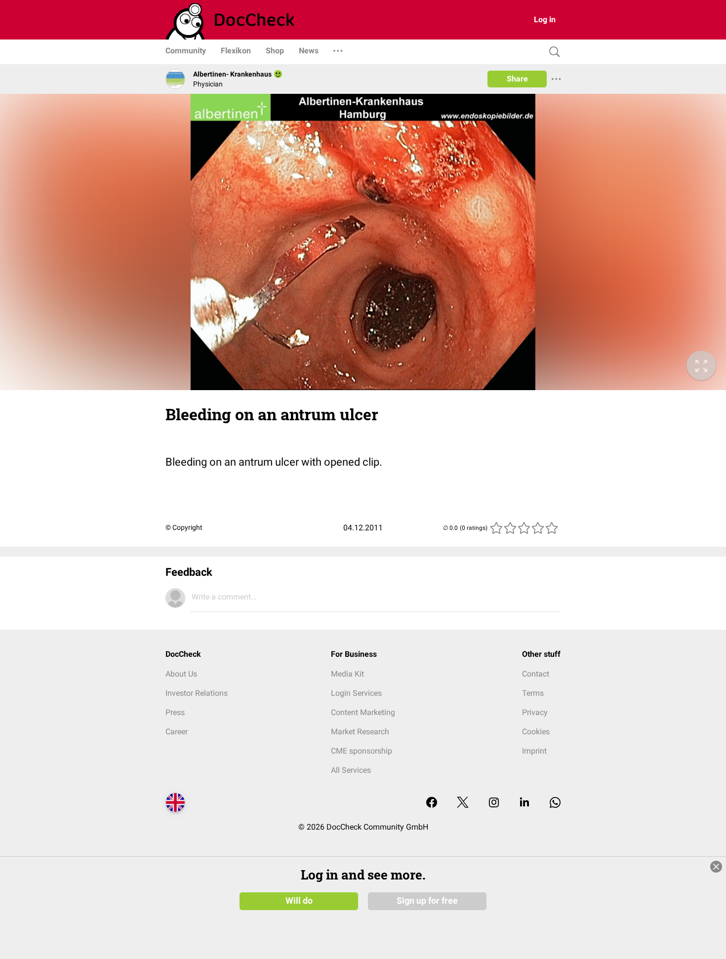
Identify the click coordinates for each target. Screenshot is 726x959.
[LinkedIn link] (524, 803)
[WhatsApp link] (555, 803)
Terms (533, 693)
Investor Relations (196, 693)
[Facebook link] (431, 803)
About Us (181, 674)
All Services (351, 770)
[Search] (552, 52)
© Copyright (183, 527)
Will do (299, 901)
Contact (535, 674)
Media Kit (347, 674)
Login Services (356, 693)
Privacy (535, 712)
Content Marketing (363, 712)
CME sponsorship (361, 751)
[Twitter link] (463, 803)
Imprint (534, 751)
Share (517, 78)
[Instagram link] (493, 803)
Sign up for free (427, 901)
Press (175, 712)
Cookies (536, 731)
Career (176, 731)
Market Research (360, 731)
